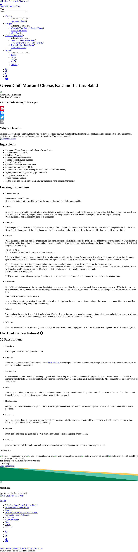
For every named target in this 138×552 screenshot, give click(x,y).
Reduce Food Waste (14, 35)
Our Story (9, 517)
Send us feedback (7, 466)
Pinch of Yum (53, 363)
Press (13, 62)
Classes (8, 16)
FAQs (13, 60)
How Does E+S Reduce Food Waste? (27, 43)
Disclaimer (38, 548)
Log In (3, 500)
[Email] (69, 121)
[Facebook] (69, 113)
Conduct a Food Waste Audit (23, 40)
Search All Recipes (19, 30)
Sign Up (9, 510)
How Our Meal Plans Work (17, 507)
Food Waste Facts (18, 47)
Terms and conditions (9, 548)
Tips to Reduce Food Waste (22, 45)
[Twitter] (69, 117)
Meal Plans (15, 33)
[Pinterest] (69, 108)
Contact (14, 64)
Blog (13, 57)
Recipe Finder (27, 28)
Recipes (8, 23)
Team (13, 55)
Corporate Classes (18, 21)
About (8, 50)
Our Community (12, 520)
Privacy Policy (26, 548)
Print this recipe (9, 139)
